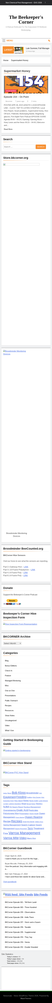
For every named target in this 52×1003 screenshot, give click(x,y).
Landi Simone (43, 801)
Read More (8, 129)
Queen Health (34, 814)
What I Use (9, 730)
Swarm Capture (28, 825)
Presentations (10, 696)
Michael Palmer (30, 804)
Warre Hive (31, 838)
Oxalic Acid (22, 810)
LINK (26, 567)
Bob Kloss (19, 792)
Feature (8, 676)
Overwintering (9, 810)
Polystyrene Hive (11, 813)
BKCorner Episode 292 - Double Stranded (21, 947)
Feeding (21, 797)
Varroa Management (24, 833)
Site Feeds (41, 894)
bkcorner (9, 101)
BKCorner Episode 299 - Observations (20, 912)
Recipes (8, 705)
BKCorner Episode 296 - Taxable (18, 927)
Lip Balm (5, 804)
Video (7, 725)
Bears (9, 793)
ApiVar (5, 793)
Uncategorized (10, 720)
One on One (10, 691)
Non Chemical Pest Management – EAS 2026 (24, 3)
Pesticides (33, 810)
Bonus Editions (11, 666)
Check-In (8, 671)
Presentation (24, 814)
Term (30, 828)
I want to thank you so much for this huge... (22, 859)
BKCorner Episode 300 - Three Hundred (21, 907)
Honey (26, 800)
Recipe (7, 821)
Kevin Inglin (33, 801)
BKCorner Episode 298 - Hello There (19, 917)
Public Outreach (11, 701)
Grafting (29, 797)
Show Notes (11, 91)
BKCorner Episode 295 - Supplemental (20, 932)
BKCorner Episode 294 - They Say (18, 937)
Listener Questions (15, 804)
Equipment (9, 797)
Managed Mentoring (13, 681)
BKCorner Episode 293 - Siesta (17, 942)
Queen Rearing (33, 817)
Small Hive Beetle (28, 822)
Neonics (39, 804)
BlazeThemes (26, 998)
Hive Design (37, 797)
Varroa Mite (11, 838)
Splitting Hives (39, 821)
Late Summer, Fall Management (37, 48)
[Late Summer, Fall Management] (17, 51)
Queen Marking (19, 817)
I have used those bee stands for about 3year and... (25, 877)
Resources (9, 710)
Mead (24, 804)
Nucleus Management (32, 807)
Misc (7, 686)
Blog (6, 661)
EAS (40, 793)
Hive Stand (18, 801)
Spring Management (12, 825)
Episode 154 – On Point (16, 97)
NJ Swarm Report (16, 807)
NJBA (6, 806)
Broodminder (32, 793)
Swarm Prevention (21, 829)
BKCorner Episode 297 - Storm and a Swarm (23, 922)
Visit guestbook (9, 882)
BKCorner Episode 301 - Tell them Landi (20, 902)
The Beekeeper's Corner (26, 19)
